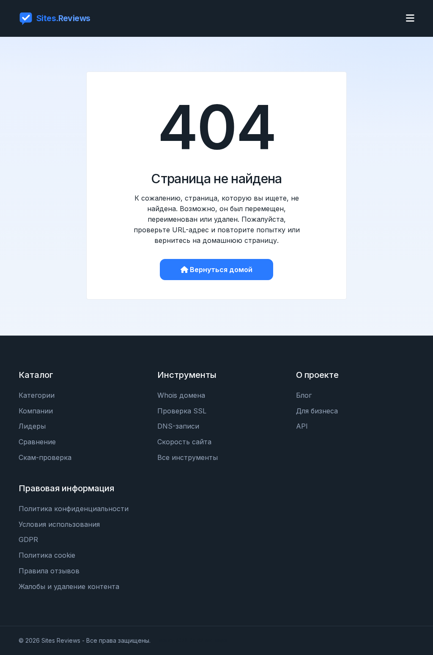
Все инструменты (187, 457)
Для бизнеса (317, 411)
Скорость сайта (184, 442)
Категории (37, 395)
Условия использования (59, 524)
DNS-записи (178, 426)
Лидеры (32, 426)
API (302, 426)
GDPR (28, 539)
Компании (36, 411)
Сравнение (37, 442)
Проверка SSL (181, 411)
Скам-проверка (45, 457)
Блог (304, 395)
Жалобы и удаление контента (69, 586)
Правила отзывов (49, 571)
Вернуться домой (221, 269)
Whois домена (181, 395)
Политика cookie (47, 555)
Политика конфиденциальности (74, 508)
